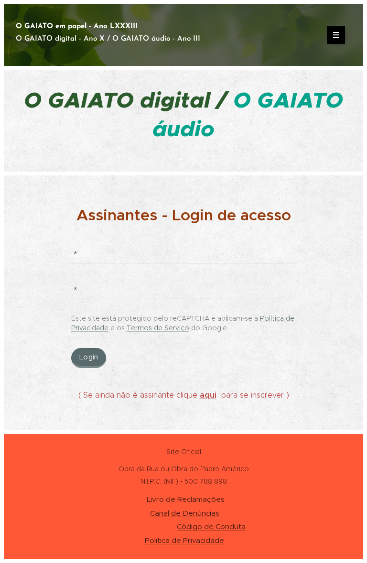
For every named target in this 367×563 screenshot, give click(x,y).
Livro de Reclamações (186, 499)
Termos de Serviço (158, 328)
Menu (336, 35)
